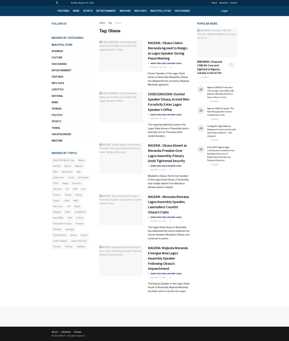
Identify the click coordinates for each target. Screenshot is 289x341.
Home (102, 23)
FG (67, 189)
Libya (66, 201)
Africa (68, 166)
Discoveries (182, 11)
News (76, 11)
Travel (56, 128)
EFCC (55, 183)
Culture (57, 57)
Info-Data (58, 83)
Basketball (67, 172)
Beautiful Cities (160, 11)
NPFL (68, 212)
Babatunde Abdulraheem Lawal (166, 63)
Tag (110, 23)
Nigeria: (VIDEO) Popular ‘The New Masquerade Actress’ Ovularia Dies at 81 (220, 111)
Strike (74, 235)
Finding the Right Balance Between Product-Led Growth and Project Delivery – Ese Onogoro (221, 131)
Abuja (81, 160)
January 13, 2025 (157, 277)
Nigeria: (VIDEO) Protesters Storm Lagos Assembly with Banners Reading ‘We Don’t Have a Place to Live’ (220, 92)
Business (57, 51)
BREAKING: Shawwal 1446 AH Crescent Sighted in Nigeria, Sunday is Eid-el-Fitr (209, 67)
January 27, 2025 (157, 170)
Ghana (68, 195)
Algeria (78, 166)
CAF (79, 172)
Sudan (84, 235)
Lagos (56, 201)
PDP (70, 218)
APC (55, 172)
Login (224, 11)
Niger (77, 206)
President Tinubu (62, 224)
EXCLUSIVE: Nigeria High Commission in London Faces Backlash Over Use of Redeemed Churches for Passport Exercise (221, 154)
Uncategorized (61, 134)
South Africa (59, 235)
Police (79, 218)
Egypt (65, 183)
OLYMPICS (80, 212)
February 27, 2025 (158, 118)
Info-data (140, 11)
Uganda (81, 247)
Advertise (223, 3)
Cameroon (58, 177)
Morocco (58, 206)
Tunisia (69, 247)
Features (63, 11)
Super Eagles (60, 241)
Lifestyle (58, 89)
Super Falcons (78, 241)
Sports (88, 11)
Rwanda (57, 229)
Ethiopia (57, 189)
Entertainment (106, 11)
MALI (76, 201)
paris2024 (58, 218)
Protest (79, 224)
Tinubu (57, 247)
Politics (57, 115)
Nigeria (57, 212)
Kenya (79, 195)
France (57, 195)
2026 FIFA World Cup (63, 160)
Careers (233, 3)
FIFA (75, 189)
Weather (125, 11)
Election (77, 183)
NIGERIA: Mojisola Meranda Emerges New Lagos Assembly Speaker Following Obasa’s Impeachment (168, 258)
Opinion (56, 108)
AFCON (56, 166)
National (57, 96)
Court (71, 177)
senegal (70, 229)
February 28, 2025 (158, 67)
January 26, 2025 (157, 221)
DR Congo (83, 177)
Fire (84, 189)
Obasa (118, 23)
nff (68, 206)
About (214, 3)
